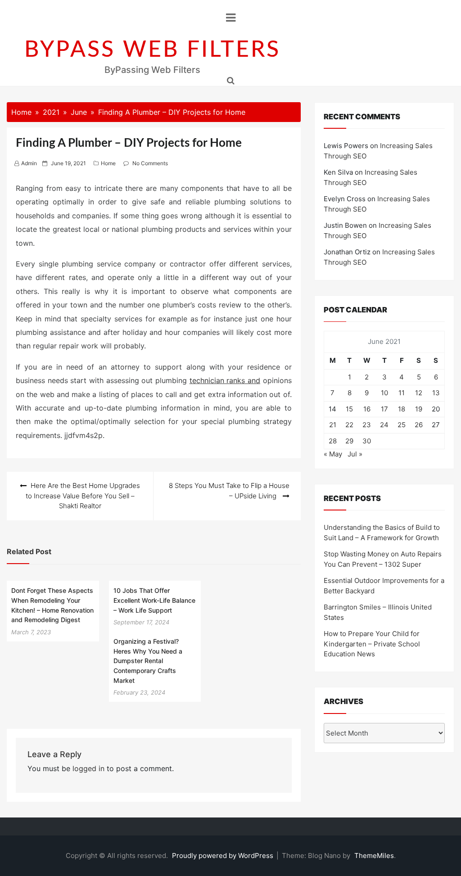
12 (418, 392)
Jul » (355, 454)
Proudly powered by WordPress (223, 855)
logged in (88, 768)
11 (401, 392)
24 (384, 424)
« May (333, 454)
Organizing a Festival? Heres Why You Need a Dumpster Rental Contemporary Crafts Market (147, 660)
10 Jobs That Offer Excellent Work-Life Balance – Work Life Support (154, 600)
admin (29, 163)
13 (436, 392)
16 (367, 409)
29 (349, 441)
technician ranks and (225, 380)
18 (401, 409)
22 (349, 424)
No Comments (150, 163)
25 (402, 424)
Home (108, 163)
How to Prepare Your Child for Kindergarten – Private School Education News (372, 643)
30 (366, 441)
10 (384, 392)
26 (419, 424)
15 (349, 409)
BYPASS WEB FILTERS (152, 50)
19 (418, 409)
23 (366, 424)
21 (332, 424)
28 (333, 441)
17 (384, 409)
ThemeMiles (374, 855)
